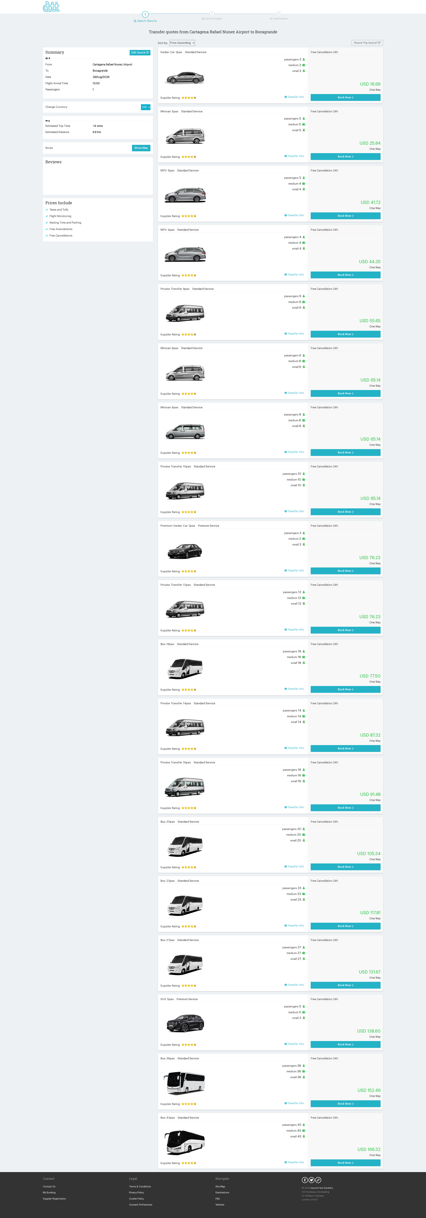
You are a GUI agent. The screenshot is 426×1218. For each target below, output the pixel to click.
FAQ (217, 1199)
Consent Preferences (140, 1205)
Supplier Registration (54, 1199)
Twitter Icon (312, 1180)
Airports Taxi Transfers (321, 1188)
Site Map (220, 1187)
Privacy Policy (136, 1193)
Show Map (141, 148)
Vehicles (219, 1205)
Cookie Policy (136, 1199)
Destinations (222, 1193)
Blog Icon (318, 1180)
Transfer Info (295, 97)
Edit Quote (138, 52)
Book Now (345, 97)
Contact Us (49, 1187)
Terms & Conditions (140, 1187)
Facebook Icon (305, 1180)
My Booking (49, 1193)
